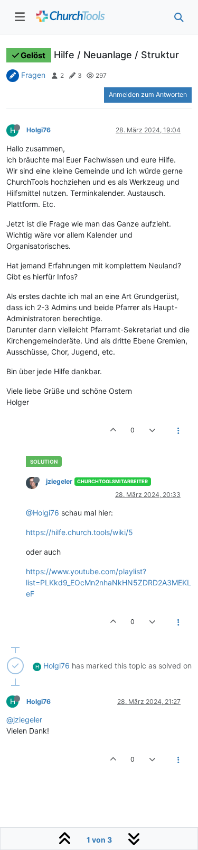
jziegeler (59, 481)
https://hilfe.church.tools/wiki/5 (79, 532)
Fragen (33, 74)
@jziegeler (24, 719)
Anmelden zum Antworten (148, 94)
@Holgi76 (42, 512)
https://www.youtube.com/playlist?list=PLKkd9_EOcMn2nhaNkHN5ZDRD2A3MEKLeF (108, 582)
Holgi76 (38, 130)
